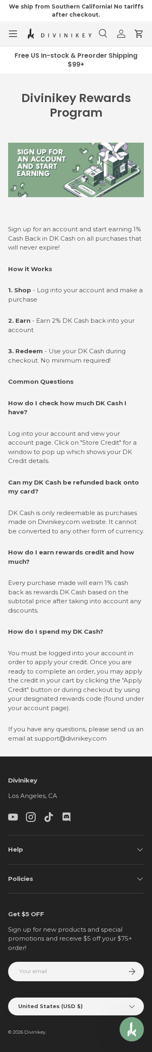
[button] (139, 34)
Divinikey (34, 1032)
